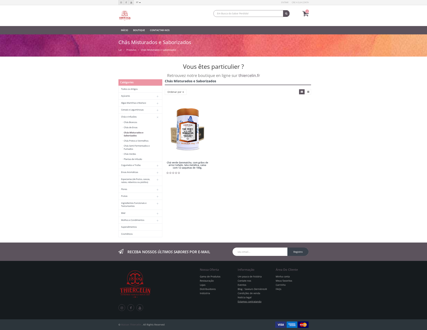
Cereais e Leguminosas (132, 109)
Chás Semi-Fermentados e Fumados (137, 147)
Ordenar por (174, 91)
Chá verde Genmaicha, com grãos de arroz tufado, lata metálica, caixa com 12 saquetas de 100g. (187, 165)
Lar (120, 49)
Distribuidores (208, 289)
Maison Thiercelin (131, 324)
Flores (124, 189)
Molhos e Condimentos (132, 220)
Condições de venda (249, 293)
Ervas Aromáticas (129, 172)
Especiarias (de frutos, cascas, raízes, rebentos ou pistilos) (135, 181)
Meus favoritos (284, 280)
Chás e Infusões (129, 116)
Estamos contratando (249, 301)
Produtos (131, 49)
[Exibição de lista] (308, 91)
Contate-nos (244, 280)
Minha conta (283, 276)
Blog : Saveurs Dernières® (252, 289)
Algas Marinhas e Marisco (133, 102)
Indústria (205, 293)
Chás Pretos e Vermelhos (136, 140)
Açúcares (125, 95)
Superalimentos (129, 226)
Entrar (284, 2)
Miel (123, 212)
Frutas (124, 195)
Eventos (242, 284)
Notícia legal (245, 297)
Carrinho (281, 284)
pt (137, 2)
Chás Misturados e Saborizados (158, 49)
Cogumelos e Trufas (131, 165)
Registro (298, 251)
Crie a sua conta (300, 2)
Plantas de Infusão (133, 159)
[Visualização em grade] (302, 91)
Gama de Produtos (210, 276)
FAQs (278, 289)
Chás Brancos (130, 122)
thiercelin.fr (249, 75)
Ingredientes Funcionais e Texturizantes (133, 204)
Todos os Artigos (129, 88)
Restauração (207, 280)
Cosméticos (127, 233)
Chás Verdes (130, 153)
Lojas (202, 284)
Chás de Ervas (130, 127)
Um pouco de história (250, 276)
